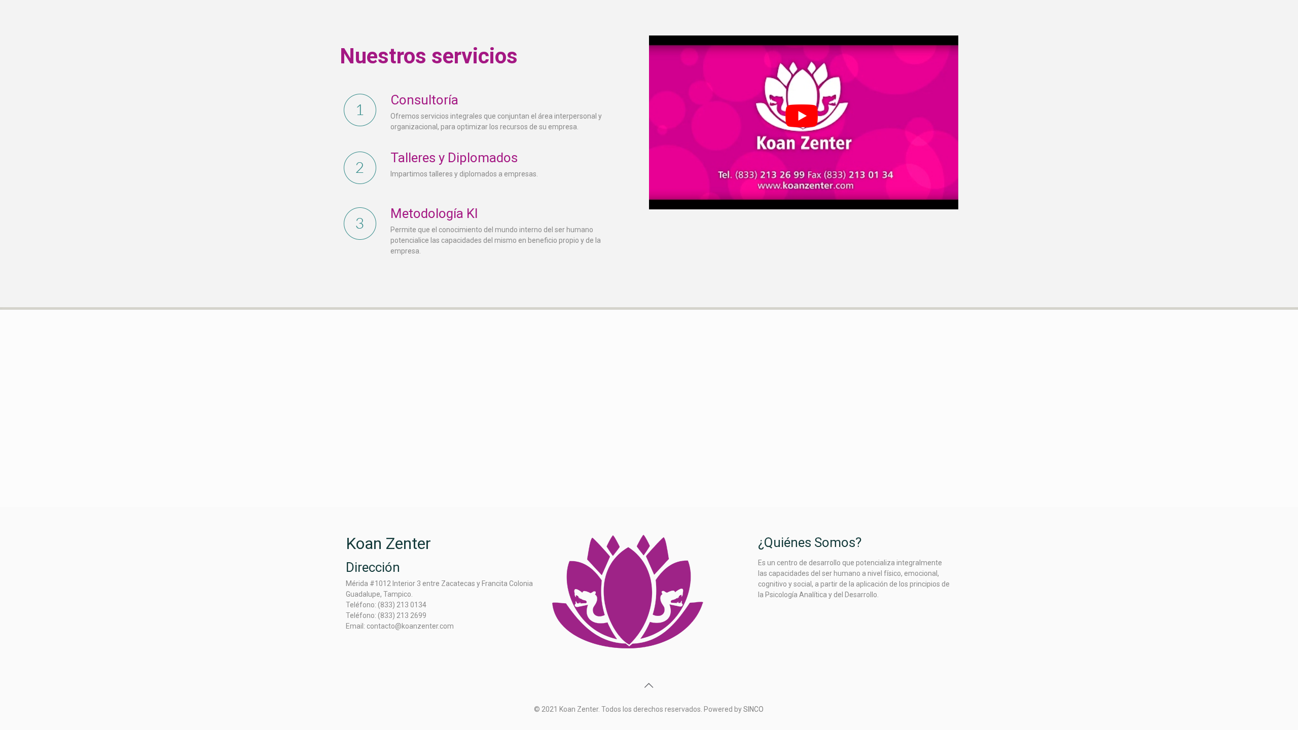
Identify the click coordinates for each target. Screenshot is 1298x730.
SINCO (753, 709)
